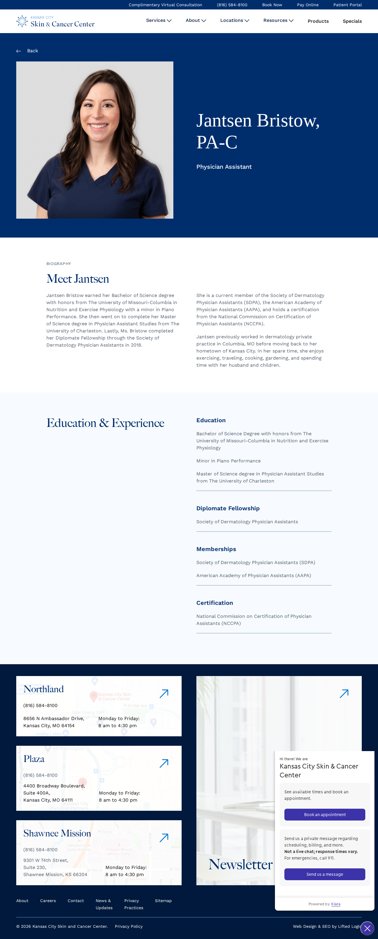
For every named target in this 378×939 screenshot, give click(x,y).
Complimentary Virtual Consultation (165, 4)
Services (156, 20)
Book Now (272, 4)
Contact (76, 900)
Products (318, 21)
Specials (352, 21)
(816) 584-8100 (232, 4)
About (193, 20)
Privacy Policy (129, 926)
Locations (232, 20)
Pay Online (308, 4)
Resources (276, 20)
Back (32, 50)
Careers (48, 900)
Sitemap (163, 900)
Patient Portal (347, 4)
